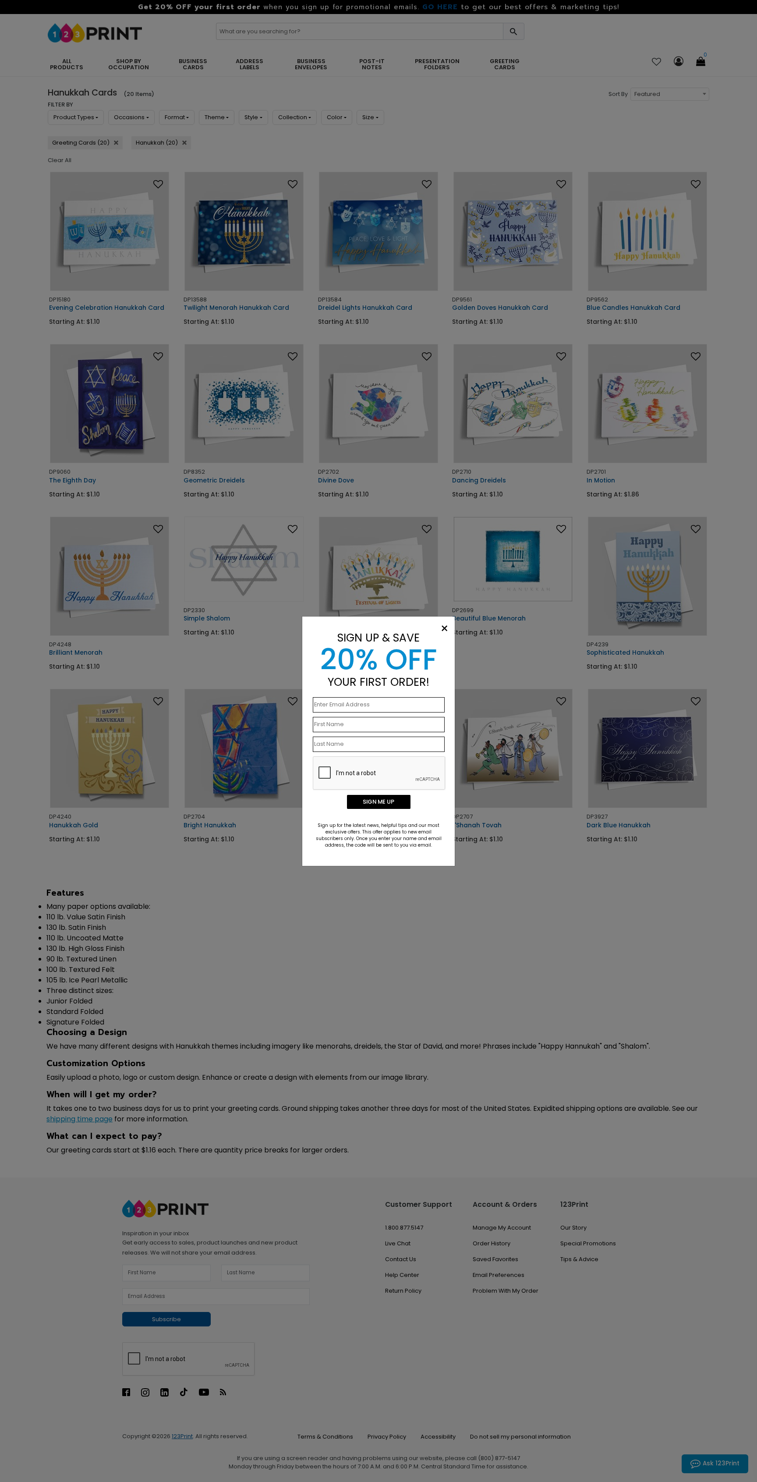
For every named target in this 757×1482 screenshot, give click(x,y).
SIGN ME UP (378, 802)
